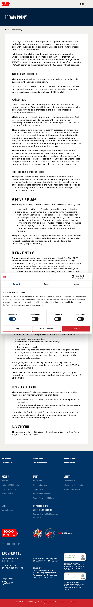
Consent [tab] (16, 284)
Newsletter (69, 462)
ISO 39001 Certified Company (45, 561)
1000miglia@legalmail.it (46, 572)
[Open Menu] (88, 4)
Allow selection (46, 329)
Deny (17, 329)
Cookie (73, 602)
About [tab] (77, 284)
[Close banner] (89, 277)
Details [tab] (47, 284)
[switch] (35, 319)
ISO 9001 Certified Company (45, 558)
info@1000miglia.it (45, 570)
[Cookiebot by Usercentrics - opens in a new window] (73, 277)
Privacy (46, 604)
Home (7, 30)
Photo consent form (62, 602)
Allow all (76, 329)
